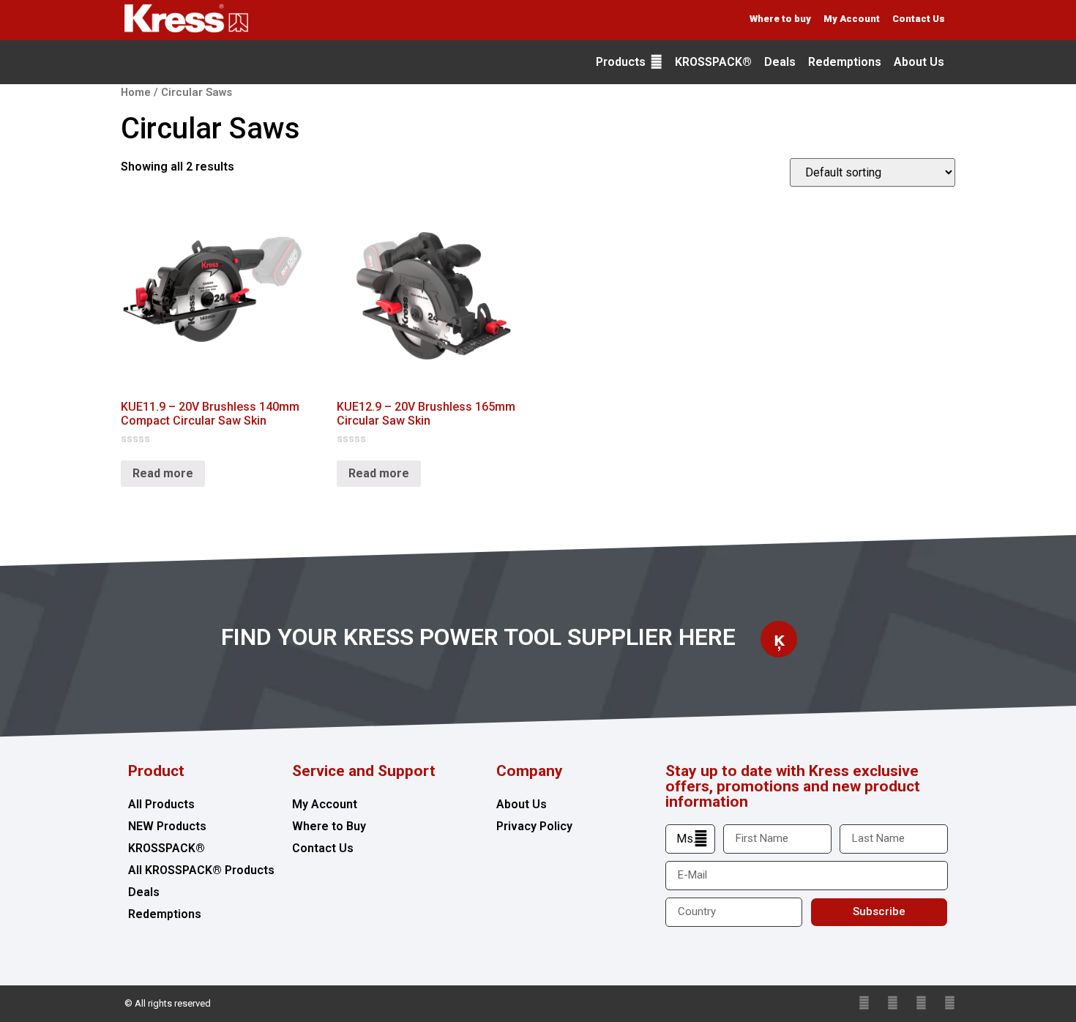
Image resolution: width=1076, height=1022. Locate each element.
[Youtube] (921, 1003)
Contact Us (323, 848)
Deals (144, 892)
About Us (521, 804)
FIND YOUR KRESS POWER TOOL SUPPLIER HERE (478, 637)
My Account (324, 804)
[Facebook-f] (892, 1003)
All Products (161, 804)
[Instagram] (949, 1003)
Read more (162, 473)
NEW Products (167, 826)
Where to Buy (329, 826)
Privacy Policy (534, 826)
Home (136, 92)
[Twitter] (864, 1003)
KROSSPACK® (166, 848)
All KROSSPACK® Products (201, 870)
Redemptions (164, 914)
